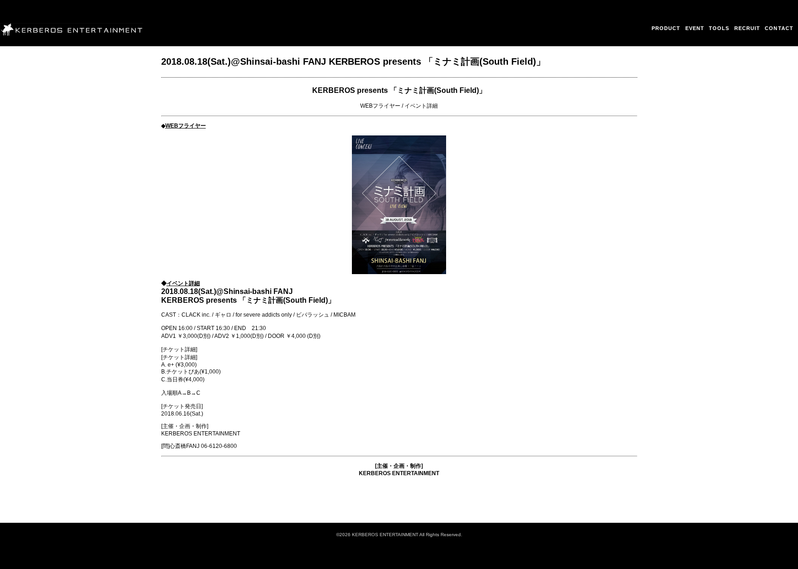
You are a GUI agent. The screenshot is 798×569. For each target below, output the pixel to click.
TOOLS (719, 28)
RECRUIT (747, 28)
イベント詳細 (421, 106)
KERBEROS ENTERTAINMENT (399, 473)
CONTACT (779, 28)
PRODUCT (666, 28)
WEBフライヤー (380, 106)
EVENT (695, 28)
